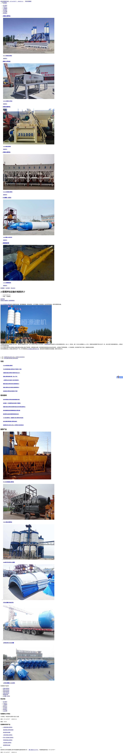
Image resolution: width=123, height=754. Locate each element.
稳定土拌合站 (6, 61)
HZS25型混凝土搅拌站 (6, 304)
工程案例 (5, 8)
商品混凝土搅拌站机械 (8, 729)
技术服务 (5, 10)
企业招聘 (5, 11)
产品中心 (5, 7)
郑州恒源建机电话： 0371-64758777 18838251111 (12, 1)
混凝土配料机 (6, 152)
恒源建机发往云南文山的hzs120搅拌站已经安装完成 (14, 357)
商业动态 (13, 288)
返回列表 (3, 299)
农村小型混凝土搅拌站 (8, 737)
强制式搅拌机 (6, 106)
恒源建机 (3, 288)
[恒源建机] (4, 2)
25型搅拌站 (46, 344)
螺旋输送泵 (6, 243)
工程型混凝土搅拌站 (7, 727)
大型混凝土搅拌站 (7, 742)
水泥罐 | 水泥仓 (7, 197)
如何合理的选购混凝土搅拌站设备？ (11, 358)
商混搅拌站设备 (6, 745)
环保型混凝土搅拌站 (7, 740)
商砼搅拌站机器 (6, 732)
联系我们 (5, 13)
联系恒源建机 (28, 1)
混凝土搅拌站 (6, 16)
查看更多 (5, 58)
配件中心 (5, 706)
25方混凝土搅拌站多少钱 (33, 348)
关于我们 (5, 5)
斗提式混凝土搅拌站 (7, 735)
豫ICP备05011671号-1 (33, 749)
